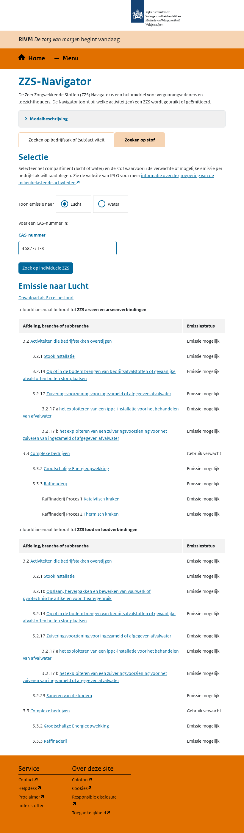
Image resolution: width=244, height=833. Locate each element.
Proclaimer (41, 797)
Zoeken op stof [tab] (140, 140)
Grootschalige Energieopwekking (76, 468)
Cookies (95, 788)
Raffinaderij (55, 483)
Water (113, 204)
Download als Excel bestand (45, 297)
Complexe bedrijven (50, 453)
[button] (66, 58)
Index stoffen (31, 805)
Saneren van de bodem (69, 695)
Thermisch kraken (101, 514)
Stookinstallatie (59, 356)
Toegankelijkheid (95, 812)
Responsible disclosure (95, 800)
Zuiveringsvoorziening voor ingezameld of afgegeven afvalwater (108, 393)
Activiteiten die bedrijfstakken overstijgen (71, 341)
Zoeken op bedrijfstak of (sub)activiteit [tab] (66, 140)
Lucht (76, 204)
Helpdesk (41, 788)
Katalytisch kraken (102, 499)
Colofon (95, 779)
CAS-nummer (32, 235)
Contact (41, 779)
